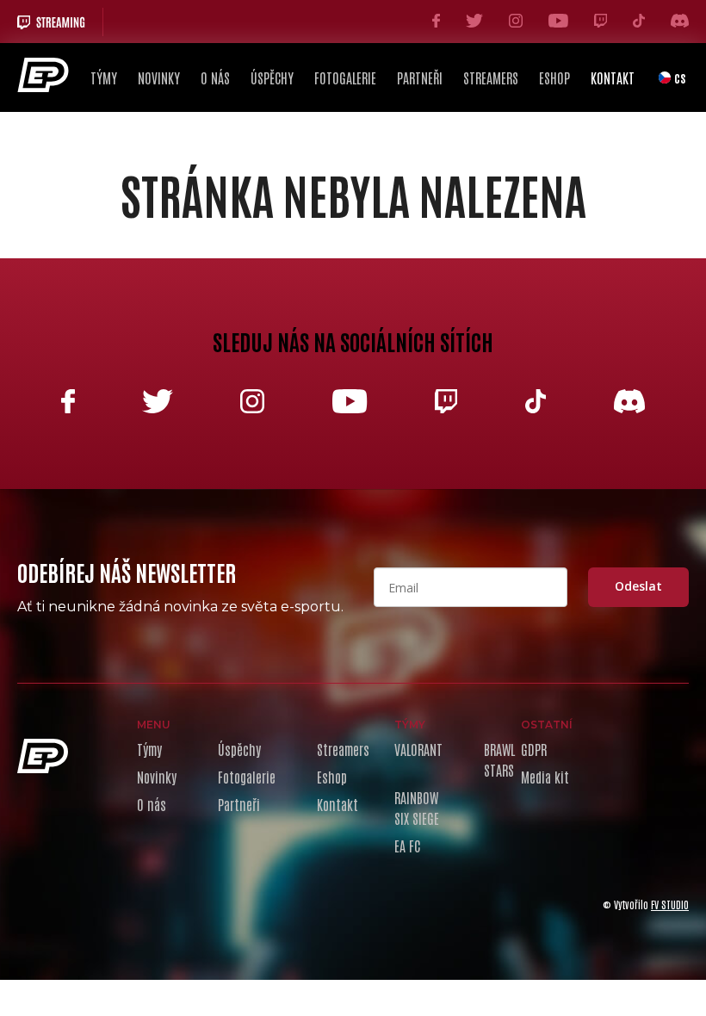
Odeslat (638, 586)
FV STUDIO (670, 904)
